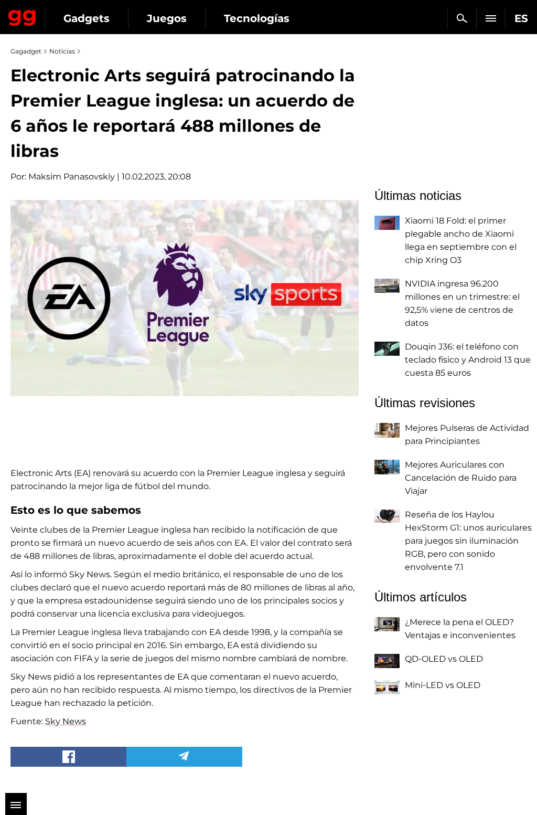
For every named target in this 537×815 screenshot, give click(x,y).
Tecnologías (256, 18)
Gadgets (86, 18)
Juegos (167, 18)
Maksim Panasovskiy (71, 177)
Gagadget (22, 15)
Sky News (65, 721)
